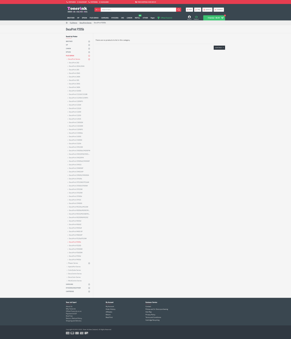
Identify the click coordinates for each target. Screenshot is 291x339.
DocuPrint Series (86, 23)
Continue (218, 47)
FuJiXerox (73, 23)
